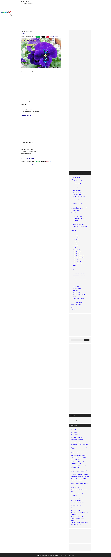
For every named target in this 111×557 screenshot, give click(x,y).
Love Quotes (32, 164)
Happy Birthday (76, 292)
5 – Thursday (76, 241)
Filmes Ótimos (78, 200)
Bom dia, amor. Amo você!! (77, 437)
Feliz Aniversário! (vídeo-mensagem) (79, 444)
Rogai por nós (76, 277)
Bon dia (76, 187)
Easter (74, 222)
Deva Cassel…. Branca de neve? (78, 455)
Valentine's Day (39, 164)
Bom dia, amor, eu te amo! (77, 439)
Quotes (72, 307)
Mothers (75, 296)
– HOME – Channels (75, 177)
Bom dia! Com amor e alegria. (78, 430)
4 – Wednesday (76, 239)
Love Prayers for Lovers (78, 224)
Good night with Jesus (78, 263)
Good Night (75, 259)
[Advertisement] (70, 18)
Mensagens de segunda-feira (78, 498)
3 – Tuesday (76, 237)
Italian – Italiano (77, 194)
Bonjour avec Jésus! (75, 508)
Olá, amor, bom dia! (75, 434)
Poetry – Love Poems (76, 304)
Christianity (73, 213)
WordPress (67, 555)
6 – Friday (75, 243)
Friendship (75, 290)
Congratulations (77, 288)
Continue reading (27, 158)
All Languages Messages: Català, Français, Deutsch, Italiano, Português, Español (79, 208)
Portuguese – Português (79, 196)
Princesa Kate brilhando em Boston (79, 474)
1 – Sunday (75, 233)
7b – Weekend (76, 249)
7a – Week (75, 247)
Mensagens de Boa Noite (77, 500)
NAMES (74, 265)
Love (28, 164)
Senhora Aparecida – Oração (80, 279)
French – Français (77, 190)
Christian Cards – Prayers (79, 218)
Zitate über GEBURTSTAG (77, 503)
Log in (72, 555)
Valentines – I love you (78, 298)
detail (72, 269)
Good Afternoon (77, 251)
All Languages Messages (77, 180)
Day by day (73, 230)
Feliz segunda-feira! (75, 432)
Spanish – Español (77, 203)
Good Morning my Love (78, 255)
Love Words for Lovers (76, 302)
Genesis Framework (59, 555)
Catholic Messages (77, 216)
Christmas (75, 220)
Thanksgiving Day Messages (80, 226)
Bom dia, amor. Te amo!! (76, 442)
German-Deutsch (77, 192)
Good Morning (76, 253)
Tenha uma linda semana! (77, 480)
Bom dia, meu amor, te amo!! (79, 273)
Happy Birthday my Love (79, 294)
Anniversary (76, 286)
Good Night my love (77, 261)
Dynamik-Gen (49, 555)
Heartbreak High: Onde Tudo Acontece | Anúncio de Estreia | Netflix (78, 518)
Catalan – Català (77, 183)
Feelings (73, 283)
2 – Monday (75, 235)
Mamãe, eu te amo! (75, 487)
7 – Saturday (76, 245)
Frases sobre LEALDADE (77, 505)
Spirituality (73, 309)
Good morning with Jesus (79, 257)
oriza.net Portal (24, 1)
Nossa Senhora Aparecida (79, 275)
